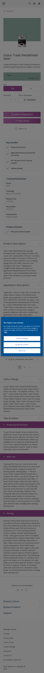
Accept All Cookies (22, 344)
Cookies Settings (22, 338)
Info (5, 332)
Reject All (22, 351)
